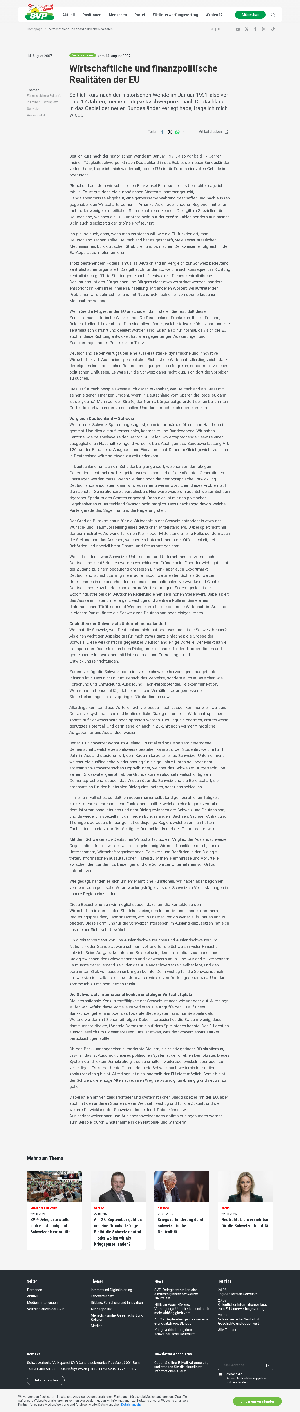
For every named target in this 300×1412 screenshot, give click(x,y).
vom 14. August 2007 (114, 56)
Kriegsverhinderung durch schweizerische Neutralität (181, 1225)
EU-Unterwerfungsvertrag (175, 14)
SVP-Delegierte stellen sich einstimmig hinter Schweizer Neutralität (51, 1225)
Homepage (34, 29)
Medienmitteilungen (42, 1303)
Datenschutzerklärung (241, 1378)
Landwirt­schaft (102, 1296)
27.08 (222, 1300)
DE (202, 29)
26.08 (222, 1290)
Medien (96, 1326)
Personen (34, 1290)
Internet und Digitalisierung (111, 1290)
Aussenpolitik (36, 115)
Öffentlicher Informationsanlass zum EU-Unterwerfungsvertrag (242, 1306)
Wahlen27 (214, 14)
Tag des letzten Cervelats (238, 1294)
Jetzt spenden (46, 1380)
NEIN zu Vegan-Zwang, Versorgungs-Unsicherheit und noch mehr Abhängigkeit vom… (181, 1308)
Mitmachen (250, 15)
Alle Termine (227, 1330)
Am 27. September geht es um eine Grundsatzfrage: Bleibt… (181, 1321)
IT (219, 29)
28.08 (222, 1315)
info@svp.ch (77, 1369)
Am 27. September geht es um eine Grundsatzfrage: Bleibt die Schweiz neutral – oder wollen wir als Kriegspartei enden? (118, 1232)
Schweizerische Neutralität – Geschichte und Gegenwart (240, 1321)
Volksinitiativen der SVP (45, 1309)
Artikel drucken (210, 131)
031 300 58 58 (43, 1369)
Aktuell (32, 1296)
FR (211, 29)
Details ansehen (132, 1404)
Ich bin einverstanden (257, 1401)
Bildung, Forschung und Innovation (117, 1303)
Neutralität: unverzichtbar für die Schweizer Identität (245, 1222)
